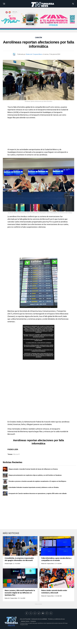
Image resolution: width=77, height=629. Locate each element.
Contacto (33, 621)
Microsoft (16, 454)
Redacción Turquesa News (34, 54)
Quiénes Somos (25, 621)
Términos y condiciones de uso (56, 619)
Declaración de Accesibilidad (39, 619)
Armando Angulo (8, 563)
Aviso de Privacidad (25, 619)
